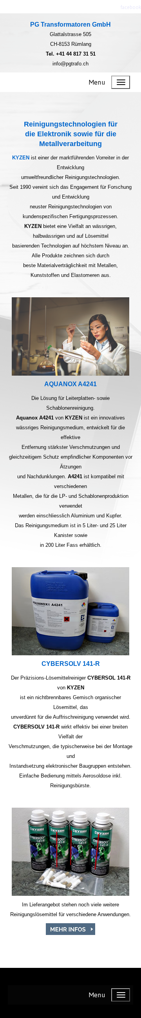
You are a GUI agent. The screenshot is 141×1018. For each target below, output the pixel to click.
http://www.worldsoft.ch (71, 1009)
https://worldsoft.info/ (70, 980)
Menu (97, 82)
